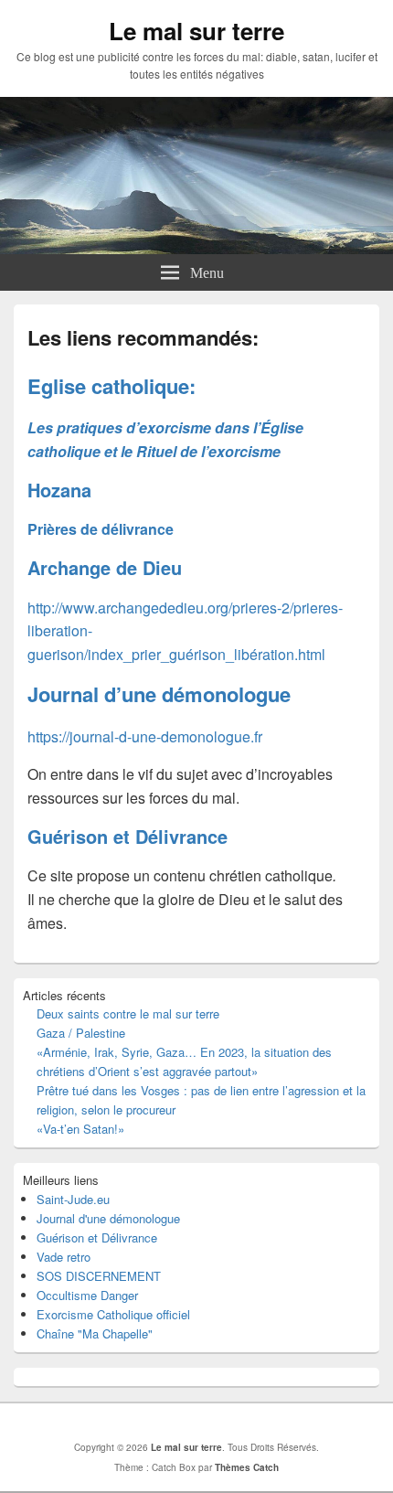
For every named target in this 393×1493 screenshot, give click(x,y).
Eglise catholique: (111, 385)
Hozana (59, 489)
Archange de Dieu (104, 567)
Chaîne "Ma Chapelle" (95, 1333)
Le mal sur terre (196, 31)
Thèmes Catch (247, 1467)
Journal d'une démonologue (108, 1218)
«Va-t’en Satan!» (80, 1128)
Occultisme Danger (87, 1295)
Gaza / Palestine (81, 1032)
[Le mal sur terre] (196, 248)
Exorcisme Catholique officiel (113, 1314)
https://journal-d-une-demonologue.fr (144, 736)
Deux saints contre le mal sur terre (128, 1013)
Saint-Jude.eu (73, 1199)
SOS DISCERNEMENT (99, 1276)
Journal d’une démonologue (159, 694)
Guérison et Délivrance (127, 836)
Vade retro (63, 1256)
